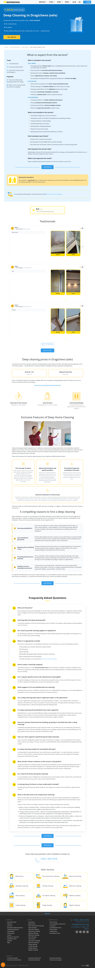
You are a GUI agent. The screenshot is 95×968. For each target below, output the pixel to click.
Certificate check (11, 939)
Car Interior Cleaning (48, 895)
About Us (9, 924)
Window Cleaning (47, 886)
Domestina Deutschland (14, 960)
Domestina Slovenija (55, 958)
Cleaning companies (13, 929)
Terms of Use (53, 922)
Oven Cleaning (19, 895)
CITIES (51, 2)
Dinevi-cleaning (19, 229)
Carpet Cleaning (20, 905)
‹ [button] (48, 246)
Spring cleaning (32, 944)
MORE (67, 2)
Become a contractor (13, 937)
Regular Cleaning (74, 905)
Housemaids (10, 931)
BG (80, 2)
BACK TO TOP (47, 350)
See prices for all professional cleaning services (47, 385)
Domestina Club (11, 922)
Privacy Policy (53, 929)
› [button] (82, 246)
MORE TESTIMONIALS (47, 344)
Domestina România (34, 960)
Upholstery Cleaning (21, 886)
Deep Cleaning (32, 927)
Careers (9, 935)
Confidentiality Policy (55, 927)
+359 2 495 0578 (48, 858)
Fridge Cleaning (47, 905)
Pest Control (31, 939)
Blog (8, 942)
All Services (31, 922)
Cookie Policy (53, 931)
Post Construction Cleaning (54, 194)
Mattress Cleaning (74, 895)
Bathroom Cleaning (75, 886)
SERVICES (42, 2)
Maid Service (19, 876)
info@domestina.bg (80, 924)
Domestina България (56, 960)
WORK (59, 2)
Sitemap (9, 940)
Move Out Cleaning (75, 876)
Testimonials (10, 933)
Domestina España (12, 958)
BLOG (74, 2)
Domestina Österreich (34, 958)
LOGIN (88, 2)
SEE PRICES (11, 37)
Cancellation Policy (55, 933)
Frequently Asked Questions (15, 927)
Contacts (9, 926)
